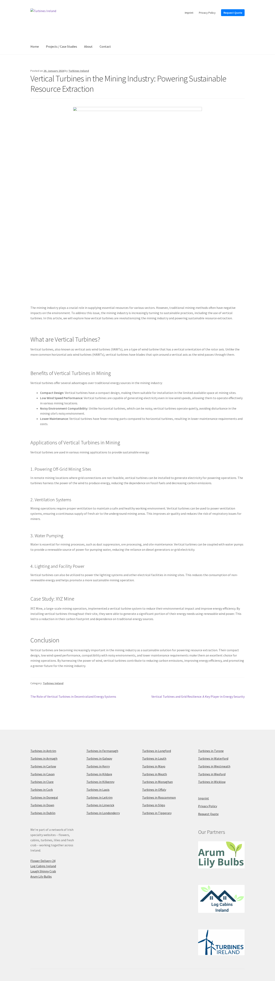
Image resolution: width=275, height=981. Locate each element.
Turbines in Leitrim (99, 797)
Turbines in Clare (42, 782)
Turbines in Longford (156, 751)
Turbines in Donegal (44, 797)
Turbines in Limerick (100, 805)
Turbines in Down (42, 805)
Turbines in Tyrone (211, 751)
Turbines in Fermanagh (102, 751)
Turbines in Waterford (213, 758)
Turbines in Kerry (98, 766)
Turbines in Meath (154, 774)
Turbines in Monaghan (157, 782)
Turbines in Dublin (42, 813)
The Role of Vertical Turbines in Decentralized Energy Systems (73, 696)
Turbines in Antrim (43, 751)
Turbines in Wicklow (211, 782)
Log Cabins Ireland (43, 866)
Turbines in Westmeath (214, 766)
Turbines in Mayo (153, 766)
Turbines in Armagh (43, 758)
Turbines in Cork (41, 790)
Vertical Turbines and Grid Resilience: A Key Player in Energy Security (198, 696)
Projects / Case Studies (61, 46)
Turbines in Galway (99, 758)
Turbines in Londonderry (103, 813)
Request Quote (232, 12)
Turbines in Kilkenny (100, 782)
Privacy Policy (207, 12)
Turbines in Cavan (42, 774)
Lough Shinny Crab (43, 871)
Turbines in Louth (154, 758)
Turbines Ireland (78, 71)
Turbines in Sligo (153, 805)
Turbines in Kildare (99, 774)
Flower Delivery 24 (42, 861)
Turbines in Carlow (43, 766)
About (88, 46)
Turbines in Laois (98, 790)
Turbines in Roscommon (159, 797)
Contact (105, 46)
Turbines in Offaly (154, 790)
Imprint (189, 12)
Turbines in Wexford (211, 774)
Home (34, 46)
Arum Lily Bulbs (41, 876)
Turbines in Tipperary (157, 813)
